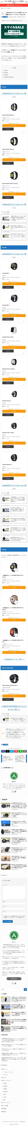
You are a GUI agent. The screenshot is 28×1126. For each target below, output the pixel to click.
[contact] (15, 983)
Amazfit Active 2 (6, 400)
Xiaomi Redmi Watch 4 (8, 149)
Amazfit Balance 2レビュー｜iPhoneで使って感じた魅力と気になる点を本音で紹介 (17, 539)
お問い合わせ (14, 978)
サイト (4, 911)
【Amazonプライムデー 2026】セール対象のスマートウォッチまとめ (14, 1049)
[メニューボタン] (1, 2)
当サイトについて (6, 1121)
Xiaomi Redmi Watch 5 (8, 115)
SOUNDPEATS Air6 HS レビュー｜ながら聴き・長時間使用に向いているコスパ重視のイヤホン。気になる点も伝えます (14, 1059)
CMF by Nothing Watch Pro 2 (10, 685)
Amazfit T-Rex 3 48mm (8, 432)
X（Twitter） (9, 732)
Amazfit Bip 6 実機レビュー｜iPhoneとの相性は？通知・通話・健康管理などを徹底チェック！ (17, 510)
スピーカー (5, 1074)
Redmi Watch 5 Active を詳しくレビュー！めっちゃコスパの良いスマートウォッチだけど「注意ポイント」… (18, 236)
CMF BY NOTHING (8, 77)
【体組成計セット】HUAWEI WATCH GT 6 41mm (12, 576)
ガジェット (5, 1069)
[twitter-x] (13, 792)
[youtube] (15, 792)
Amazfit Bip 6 (5, 305)
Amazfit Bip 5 (5, 273)
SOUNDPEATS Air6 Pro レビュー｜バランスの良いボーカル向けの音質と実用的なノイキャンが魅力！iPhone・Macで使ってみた (14, 1040)
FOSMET (5, 1086)
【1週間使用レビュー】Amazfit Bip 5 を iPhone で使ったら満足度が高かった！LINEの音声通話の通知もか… (17, 499)
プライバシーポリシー (15, 1121)
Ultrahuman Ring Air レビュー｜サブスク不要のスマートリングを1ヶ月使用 (14, 1045)
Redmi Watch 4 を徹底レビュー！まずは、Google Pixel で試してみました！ (18, 227)
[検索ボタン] (26, 2)
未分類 (4, 1111)
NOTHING (5, 1091)
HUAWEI (5, 1088)
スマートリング (6, 1102)
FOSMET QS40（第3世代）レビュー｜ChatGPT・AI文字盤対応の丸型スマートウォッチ (14, 1054)
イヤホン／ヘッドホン (8, 1072)
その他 (4, 1097)
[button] (3, 751)
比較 (4, 1099)
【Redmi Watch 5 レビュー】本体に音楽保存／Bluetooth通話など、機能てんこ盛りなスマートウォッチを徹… (18, 218)
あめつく (14, 781)
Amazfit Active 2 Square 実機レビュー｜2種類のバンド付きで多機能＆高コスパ (18, 520)
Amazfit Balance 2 (7, 464)
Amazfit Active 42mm (7, 337)
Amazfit (6, 72)
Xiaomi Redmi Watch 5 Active (10, 183)
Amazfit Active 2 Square (8, 369)
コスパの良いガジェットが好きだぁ (14, 1)
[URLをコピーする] (25, 751)
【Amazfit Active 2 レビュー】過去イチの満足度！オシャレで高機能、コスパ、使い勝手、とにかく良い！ (18, 530)
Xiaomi (6, 70)
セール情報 (5, 16)
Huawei (6, 75)
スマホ (4, 1077)
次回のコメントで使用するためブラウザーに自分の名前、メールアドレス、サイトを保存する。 (14, 917)
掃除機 (4, 1108)
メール (4, 906)
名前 (4, 901)
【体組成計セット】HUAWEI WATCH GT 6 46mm (12, 608)
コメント (5, 884)
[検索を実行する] (25, 989)
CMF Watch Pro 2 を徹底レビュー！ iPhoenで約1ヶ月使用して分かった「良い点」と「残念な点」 (18, 719)
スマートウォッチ (7, 1080)
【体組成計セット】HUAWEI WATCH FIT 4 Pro (13, 641)
